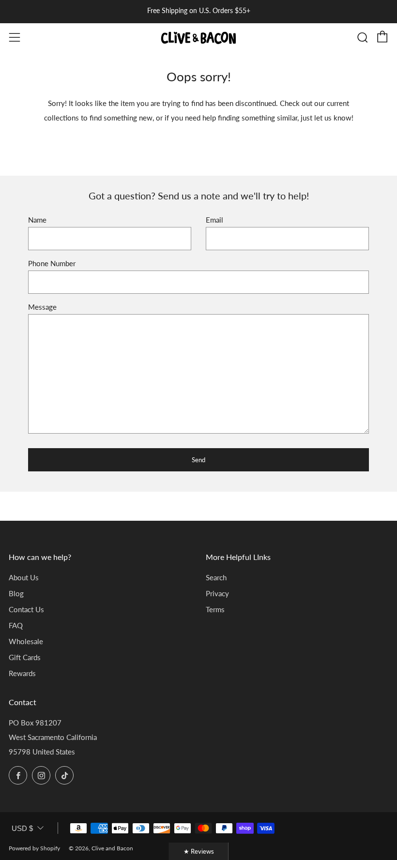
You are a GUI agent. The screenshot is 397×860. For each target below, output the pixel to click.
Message (42, 306)
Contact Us (26, 609)
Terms (215, 609)
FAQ (16, 625)
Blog (16, 593)
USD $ (22, 828)
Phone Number (52, 263)
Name (37, 219)
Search (216, 577)
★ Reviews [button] (198, 851)
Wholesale (26, 641)
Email (214, 219)
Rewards (22, 673)
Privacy (217, 593)
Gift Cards (25, 657)
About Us (24, 577)
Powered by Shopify (34, 848)
